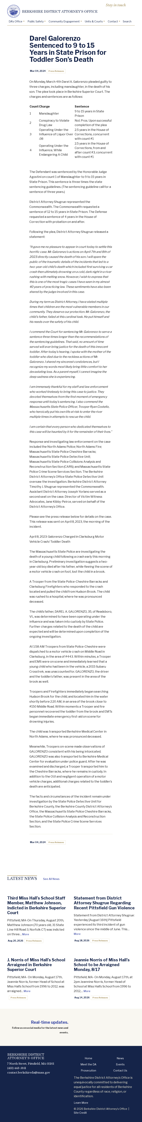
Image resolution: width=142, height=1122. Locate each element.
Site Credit (80, 1112)
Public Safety (36, 21)
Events (120, 1064)
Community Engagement (64, 21)
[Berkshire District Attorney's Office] (71, 11)
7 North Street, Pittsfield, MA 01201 (30, 1063)
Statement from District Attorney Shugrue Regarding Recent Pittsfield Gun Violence (104, 903)
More (25, 934)
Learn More (81, 1102)
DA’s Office (15, 21)
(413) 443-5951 (16, 1068)
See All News (51, 878)
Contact (113, 21)
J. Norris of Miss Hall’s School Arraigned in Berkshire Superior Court (36, 964)
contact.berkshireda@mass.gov (28, 1072)
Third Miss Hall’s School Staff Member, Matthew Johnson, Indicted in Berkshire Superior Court (36, 905)
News (120, 1058)
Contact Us (120, 1070)
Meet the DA (88, 1064)
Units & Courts (94, 21)
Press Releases (56, 71)
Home (88, 1058)
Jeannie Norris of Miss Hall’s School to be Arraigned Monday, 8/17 (102, 964)
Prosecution (88, 1070)
